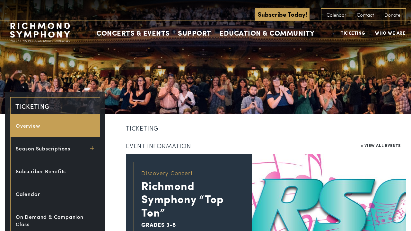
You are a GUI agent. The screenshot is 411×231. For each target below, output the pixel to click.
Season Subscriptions (43, 148)
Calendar (336, 14)
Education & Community (267, 33)
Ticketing (353, 33)
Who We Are (390, 33)
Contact (365, 14)
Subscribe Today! (282, 14)
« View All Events (381, 145)
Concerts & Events (133, 33)
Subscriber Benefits (41, 171)
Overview (28, 125)
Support (194, 33)
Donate (392, 14)
